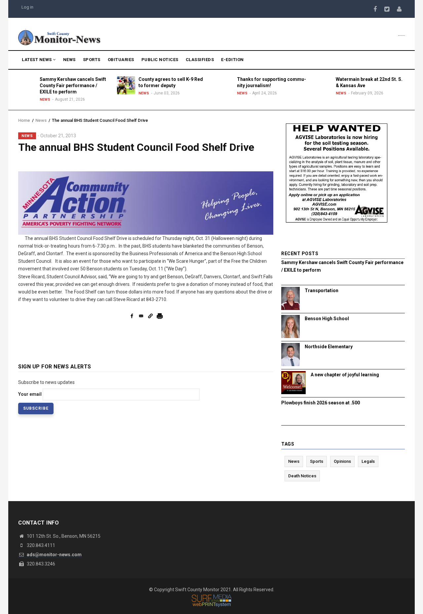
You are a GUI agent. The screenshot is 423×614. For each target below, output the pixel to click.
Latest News (37, 59)
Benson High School (327, 318)
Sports (91, 59)
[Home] (59, 36)
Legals (368, 461)
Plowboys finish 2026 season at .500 (320, 402)
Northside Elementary (329, 346)
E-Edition (232, 59)
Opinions (342, 461)
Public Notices (159, 59)
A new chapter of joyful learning (345, 374)
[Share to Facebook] (132, 316)
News (69, 59)
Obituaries (121, 59)
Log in (27, 7)
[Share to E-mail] (141, 316)
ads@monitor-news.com (54, 554)
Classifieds (200, 59)
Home (24, 120)
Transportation (321, 290)
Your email (30, 394)
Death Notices (302, 475)
